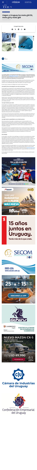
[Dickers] (18, 319)
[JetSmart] (18, 201)
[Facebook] (4, 7)
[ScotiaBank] (18, 230)
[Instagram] (8, 7)
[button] (12, 29)
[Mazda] (18, 348)
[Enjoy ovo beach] (18, 289)
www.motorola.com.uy (31, 147)
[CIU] (18, 378)
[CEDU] (18, 404)
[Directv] (18, 171)
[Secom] (18, 67)
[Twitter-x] (5, 7)
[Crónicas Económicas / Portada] (16, 2)
